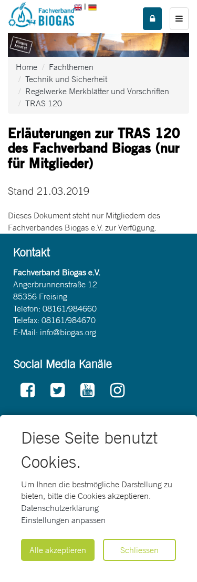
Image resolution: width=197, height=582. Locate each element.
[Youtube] (87, 390)
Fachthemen (71, 67)
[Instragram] (117, 390)
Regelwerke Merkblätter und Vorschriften (97, 91)
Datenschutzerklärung (60, 508)
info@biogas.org (68, 332)
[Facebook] (28, 390)
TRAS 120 (43, 103)
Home (26, 67)
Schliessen (139, 550)
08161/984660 (70, 308)
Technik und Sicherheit (66, 79)
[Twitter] (57, 390)
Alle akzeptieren (57, 550)
